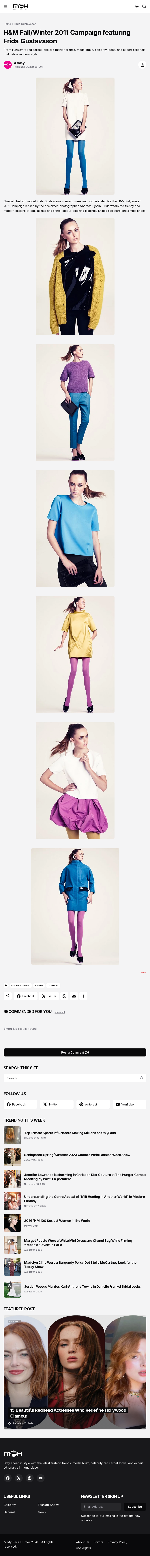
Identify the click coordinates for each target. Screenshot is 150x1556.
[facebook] (8, 1478)
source (143, 972)
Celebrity (10, 1505)
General (9, 1512)
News (42, 1512)
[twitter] (19, 1478)
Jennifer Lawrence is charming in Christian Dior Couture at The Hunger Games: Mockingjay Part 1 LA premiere (85, 1177)
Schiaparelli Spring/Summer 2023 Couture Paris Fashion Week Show (77, 1155)
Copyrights (83, 1548)
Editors (98, 1542)
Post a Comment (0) (75, 1052)
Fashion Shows (48, 1505)
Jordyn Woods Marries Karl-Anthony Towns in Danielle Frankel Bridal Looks (82, 1286)
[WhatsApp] (64, 996)
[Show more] (83, 996)
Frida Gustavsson (25, 23)
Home (7, 23)
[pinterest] (30, 1478)
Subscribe (135, 1506)
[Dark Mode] (137, 6)
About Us (82, 1542)
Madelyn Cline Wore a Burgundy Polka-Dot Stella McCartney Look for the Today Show (80, 1265)
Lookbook (53, 985)
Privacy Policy (117, 1542)
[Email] (74, 996)
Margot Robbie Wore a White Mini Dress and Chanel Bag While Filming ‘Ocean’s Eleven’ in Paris (78, 1243)
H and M (39, 985)
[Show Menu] (5, 6)
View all (60, 1012)
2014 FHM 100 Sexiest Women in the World (57, 1221)
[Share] (142, 65)
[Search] (144, 6)
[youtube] (41, 1478)
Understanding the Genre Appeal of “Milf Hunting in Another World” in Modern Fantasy (84, 1199)
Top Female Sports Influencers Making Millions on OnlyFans (70, 1133)
